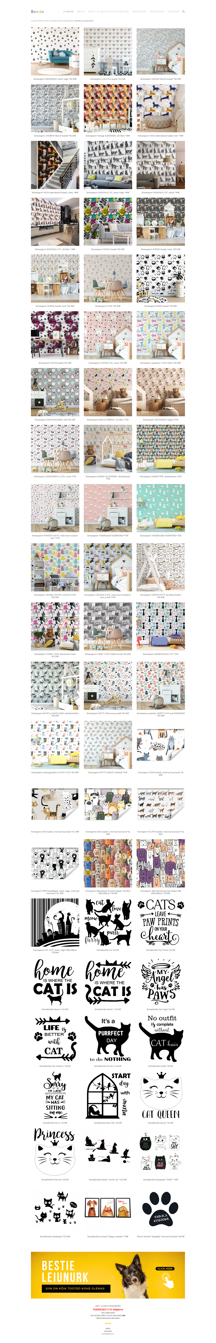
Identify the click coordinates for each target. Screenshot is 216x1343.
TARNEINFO (139, 11)
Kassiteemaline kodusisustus (61, 21)
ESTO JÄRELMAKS (108, 1313)
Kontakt (174, 11)
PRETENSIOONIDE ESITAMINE (108, 1318)
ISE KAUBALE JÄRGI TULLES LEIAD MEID (106, 1316)
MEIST (81, 11)
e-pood (69, 11)
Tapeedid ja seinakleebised (83, 21)
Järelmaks (157, 11)
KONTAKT (108, 1331)
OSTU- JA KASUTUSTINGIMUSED (108, 1306)
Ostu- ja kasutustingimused (108, 11)
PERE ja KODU (43, 21)
